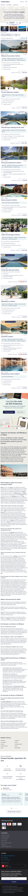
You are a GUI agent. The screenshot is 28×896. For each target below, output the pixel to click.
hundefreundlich (18, 744)
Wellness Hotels (4, 746)
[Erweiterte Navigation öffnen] (27, 5)
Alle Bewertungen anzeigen (14, 811)
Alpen (11, 487)
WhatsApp (5, 857)
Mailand (22, 494)
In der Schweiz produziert (15, 426)
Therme (2, 512)
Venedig (15, 556)
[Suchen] (26, 2)
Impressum (3, 844)
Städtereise (14, 496)
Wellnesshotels (17, 493)
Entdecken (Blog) (5, 837)
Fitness (16, 742)
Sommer (12, 520)
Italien (2, 487)
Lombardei (12, 532)
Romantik (3, 740)
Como (22, 542)
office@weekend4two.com (9, 855)
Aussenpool (3, 742)
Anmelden (14, 881)
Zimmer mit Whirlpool (6, 701)
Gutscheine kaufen (5, 835)
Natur (2, 747)
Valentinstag (17, 747)
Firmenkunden (4, 838)
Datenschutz (4, 840)
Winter (8, 521)
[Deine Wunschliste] (23, 2)
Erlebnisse (3, 4)
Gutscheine (9, 4)
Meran (5, 510)
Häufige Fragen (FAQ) (6, 846)
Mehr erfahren (20, 412)
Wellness (8, 618)
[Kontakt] (21, 2)
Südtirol (24, 491)
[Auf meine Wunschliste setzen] (26, 41)
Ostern (16, 746)
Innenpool (17, 740)
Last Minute (15, 4)
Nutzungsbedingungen (6, 842)
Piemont (25, 493)
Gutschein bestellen (9, 412)
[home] (10, 1)
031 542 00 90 (6, 859)
